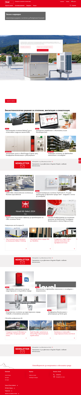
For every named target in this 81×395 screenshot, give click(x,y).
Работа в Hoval (32, 375)
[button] (11, 101)
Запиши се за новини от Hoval (11, 393)
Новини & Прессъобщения (10, 385)
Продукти (28, 5)
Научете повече (9, 5)
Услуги (34, 5)
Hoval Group (8, 375)
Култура (7, 377)
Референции (7, 390)
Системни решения (19, 5)
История (7, 379)
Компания (62, 1)
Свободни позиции (33, 377)
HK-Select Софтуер (9, 388)
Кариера (67, 1)
